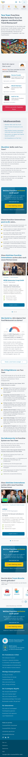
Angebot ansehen (13, 305)
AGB (3, 751)
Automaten (6, 277)
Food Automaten (14, 277)
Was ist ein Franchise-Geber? (9, 694)
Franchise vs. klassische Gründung (10, 660)
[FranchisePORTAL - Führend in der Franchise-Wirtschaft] (3, 2)
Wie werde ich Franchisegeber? (9, 708)
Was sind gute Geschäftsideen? (9, 691)
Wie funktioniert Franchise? (8, 658)
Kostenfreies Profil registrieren (9, 713)
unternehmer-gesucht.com (8, 731)
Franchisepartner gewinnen (8, 711)
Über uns (4, 742)
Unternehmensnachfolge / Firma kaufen (11, 699)
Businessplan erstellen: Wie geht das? (11, 701)
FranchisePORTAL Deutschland (9, 725)
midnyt (4, 509)
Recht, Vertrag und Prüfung (8, 684)
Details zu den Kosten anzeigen (13, 362)
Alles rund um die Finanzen (8, 682)
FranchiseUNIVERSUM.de (8, 734)
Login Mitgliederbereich (7, 716)
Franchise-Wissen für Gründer (9, 677)
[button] (20, 2)
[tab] (10, 540)
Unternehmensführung (7, 679)
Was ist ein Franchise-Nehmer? (9, 696)
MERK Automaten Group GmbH (13, 280)
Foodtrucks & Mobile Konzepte (17, 505)
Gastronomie (5, 505)
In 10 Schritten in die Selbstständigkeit (11, 662)
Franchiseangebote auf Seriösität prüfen (11, 665)
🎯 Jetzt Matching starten (14, 206)
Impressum (5, 745)
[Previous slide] (22, 601)
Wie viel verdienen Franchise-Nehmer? (11, 667)
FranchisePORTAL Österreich (9, 728)
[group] (6, 593)
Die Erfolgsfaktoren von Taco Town (13, 138)
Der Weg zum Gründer (7, 674)
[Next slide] (26, 601)
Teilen (24, 37)
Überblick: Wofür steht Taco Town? (13, 124)
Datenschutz (5, 748)
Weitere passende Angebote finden (14, 108)
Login (24, 2)
